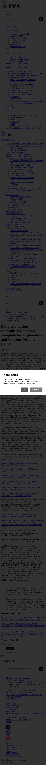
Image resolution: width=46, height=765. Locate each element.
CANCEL (36, 390)
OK (24, 390)
